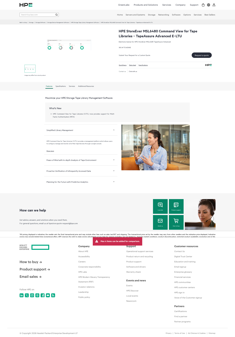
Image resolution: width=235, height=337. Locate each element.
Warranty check (133, 272)
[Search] (56, 15)
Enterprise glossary (183, 272)
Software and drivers (136, 267)
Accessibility (84, 256)
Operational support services (139, 251)
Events (129, 285)
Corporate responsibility (89, 267)
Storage (31, 22)
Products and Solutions (146, 4)
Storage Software (40, 22)
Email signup (180, 267)
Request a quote (202, 55)
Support (194, 4)
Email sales (29, 276)
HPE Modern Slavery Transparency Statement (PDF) (94, 279)
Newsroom (131, 301)
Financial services (182, 277)
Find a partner (180, 316)
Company (181, 4)
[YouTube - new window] (48, 295)
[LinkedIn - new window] (22, 295)
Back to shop (23, 22)
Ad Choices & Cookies (197, 333)
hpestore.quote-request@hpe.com (63, 223)
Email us (160, 226)
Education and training (184, 261)
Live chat (160, 210)
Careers (82, 261)
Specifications (143, 65)
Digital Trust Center (183, 256)
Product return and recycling (139, 256)
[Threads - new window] (37, 295)
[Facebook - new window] (43, 295)
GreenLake (123, 4)
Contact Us (179, 251)
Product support (176, 210)
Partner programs (182, 321)
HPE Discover (132, 290)
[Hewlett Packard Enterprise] (26, 4)
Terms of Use (179, 333)
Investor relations (86, 287)
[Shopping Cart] (203, 4)
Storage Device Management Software (58, 22)
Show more (50, 151)
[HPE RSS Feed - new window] (53, 295)
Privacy (168, 333)
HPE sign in (179, 292)
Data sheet (132, 65)
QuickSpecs (123, 65)
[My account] (213, 4)
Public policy (84, 297)
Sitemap (212, 333)
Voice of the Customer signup (188, 297)
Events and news (136, 280)
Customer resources (186, 246)
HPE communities (182, 282)
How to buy (176, 226)
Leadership (83, 292)
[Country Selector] (208, 4)
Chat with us (133, 71)
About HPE (83, 251)
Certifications (180, 311)
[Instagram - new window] (32, 295)
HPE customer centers (184, 287)
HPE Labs (82, 272)
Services (166, 4)
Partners (179, 306)
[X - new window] (27, 295)
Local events (132, 296)
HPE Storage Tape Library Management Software (85, 22)
